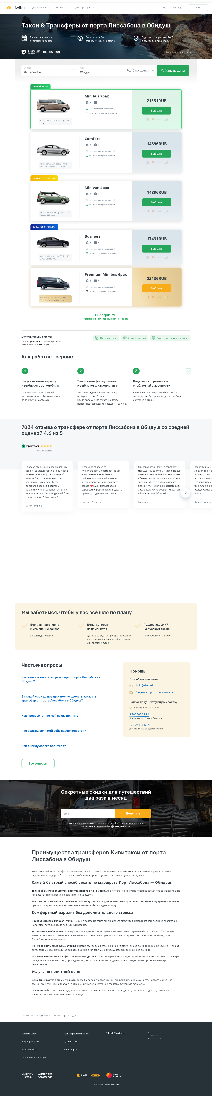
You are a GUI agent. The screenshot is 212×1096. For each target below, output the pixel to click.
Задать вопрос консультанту (154, 692)
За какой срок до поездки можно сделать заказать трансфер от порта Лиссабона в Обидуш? (59, 698)
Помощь (177, 7)
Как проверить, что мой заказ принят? (50, 716)
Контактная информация (34, 1057)
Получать (133, 813)
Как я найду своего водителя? (44, 746)
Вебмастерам (70, 1049)
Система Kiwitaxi (29, 1033)
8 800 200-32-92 (139, 714)
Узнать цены (175, 70)
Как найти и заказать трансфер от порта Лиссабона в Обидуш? (61, 679)
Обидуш (72, 1015)
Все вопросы (38, 763)
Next (185, 492)
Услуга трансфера (30, 1041)
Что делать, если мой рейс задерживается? (54, 731)
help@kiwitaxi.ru (146, 685)
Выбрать (157, 110)
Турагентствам (71, 1041)
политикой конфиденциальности (113, 826)
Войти (198, 7)
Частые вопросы (29, 1049)
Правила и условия (110, 1084)
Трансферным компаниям (76, 1033)
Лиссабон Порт (59, 1015)
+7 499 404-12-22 (140, 725)
